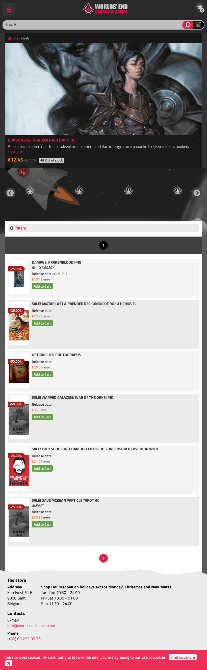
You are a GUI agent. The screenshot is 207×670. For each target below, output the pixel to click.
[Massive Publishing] (128, 190)
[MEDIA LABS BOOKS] (177, 190)
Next (197, 193)
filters (20, 228)
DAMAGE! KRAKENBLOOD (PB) (56, 262)
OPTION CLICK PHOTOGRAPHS (56, 355)
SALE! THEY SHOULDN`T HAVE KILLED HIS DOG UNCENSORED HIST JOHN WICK (95, 449)
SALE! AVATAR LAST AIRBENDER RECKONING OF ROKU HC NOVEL (84, 304)
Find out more (183, 657)
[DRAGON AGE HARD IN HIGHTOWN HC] (103, 89)
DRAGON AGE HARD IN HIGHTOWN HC (41, 140)
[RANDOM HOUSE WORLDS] (30, 190)
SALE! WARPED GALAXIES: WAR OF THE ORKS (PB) (72, 397)
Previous (10, 193)
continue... (16, 151)
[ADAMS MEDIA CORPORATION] (79, 190)
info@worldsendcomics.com (31, 625)
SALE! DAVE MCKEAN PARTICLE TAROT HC (65, 500)
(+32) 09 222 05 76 (24, 639)
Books (16, 38)
